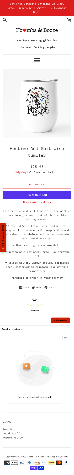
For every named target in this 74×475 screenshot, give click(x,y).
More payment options (37, 201)
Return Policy (13, 437)
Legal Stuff (11, 433)
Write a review (60, 320)
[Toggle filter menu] (65, 337)
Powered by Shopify (57, 456)
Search (7, 429)
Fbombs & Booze (35, 456)
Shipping (20, 172)
